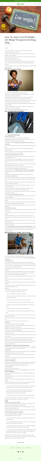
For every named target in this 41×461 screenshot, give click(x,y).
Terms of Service (28, 447)
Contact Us (12, 447)
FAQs (22, 447)
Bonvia (22, 458)
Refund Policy (17, 447)
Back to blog (21, 442)
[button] (2, 4)
